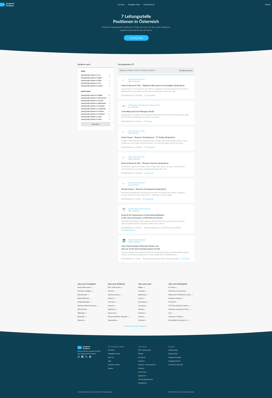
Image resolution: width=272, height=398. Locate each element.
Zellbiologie (82, 313)
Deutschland (143, 302)
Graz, (130, 185)
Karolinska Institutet (175, 298)
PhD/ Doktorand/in (115, 287)
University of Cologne (176, 316)
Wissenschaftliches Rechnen (88, 306)
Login (109, 361)
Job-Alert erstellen (137, 38)
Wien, (130, 211)
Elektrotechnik (83, 295)
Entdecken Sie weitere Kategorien (135, 326)
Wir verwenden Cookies (187, 392)
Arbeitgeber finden (134, 4)
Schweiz (142, 298)
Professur (186, 259)
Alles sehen (95, 124)
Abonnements (173, 354)
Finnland (141, 316)
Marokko (142, 309)
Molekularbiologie (84, 302)
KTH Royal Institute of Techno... (179, 306)
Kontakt (110, 368)
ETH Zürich (173, 302)
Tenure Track (113, 313)
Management (142, 383)
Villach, (130, 81)
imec (170, 313)
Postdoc (140, 354)
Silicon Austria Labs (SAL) (136, 79)
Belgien (141, 287)
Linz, (130, 107)
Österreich (136, 81)
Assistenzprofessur (129, 230)
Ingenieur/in (112, 309)
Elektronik (82, 320)
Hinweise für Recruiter (175, 365)
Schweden (142, 291)
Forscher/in (150, 173)
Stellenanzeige (173, 350)
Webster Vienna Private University (139, 209)
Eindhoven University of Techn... (179, 309)
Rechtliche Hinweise (174, 392)
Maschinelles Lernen (85, 287)
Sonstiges (148, 121)
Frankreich (142, 320)
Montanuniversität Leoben (136, 240)
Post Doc (112, 291)
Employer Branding (174, 357)
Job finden (121, 4)
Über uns (111, 357)
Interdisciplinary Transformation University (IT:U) (144, 105)
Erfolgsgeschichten (174, 361)
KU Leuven (173, 287)
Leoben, (131, 242)
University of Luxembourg (177, 291)
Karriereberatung (148, 4)
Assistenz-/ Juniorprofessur (147, 365)
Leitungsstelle (150, 95)
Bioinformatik (83, 309)
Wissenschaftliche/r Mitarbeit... (119, 316)
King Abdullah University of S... (179, 320)
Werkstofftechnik (84, 298)
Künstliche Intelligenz (86, 291)
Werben (267, 4)
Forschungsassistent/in (145, 379)
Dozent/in (112, 306)
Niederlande (143, 295)
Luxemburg (142, 306)
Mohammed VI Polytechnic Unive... (180, 295)
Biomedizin (82, 316)
